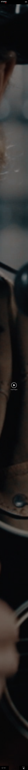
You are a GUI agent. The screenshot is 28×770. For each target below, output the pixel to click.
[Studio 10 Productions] (5, 2)
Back (4, 767)
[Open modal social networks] (23, 768)
